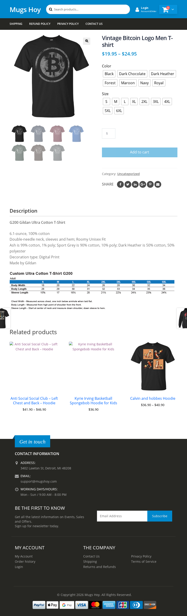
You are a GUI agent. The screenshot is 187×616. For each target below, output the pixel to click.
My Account (24, 556)
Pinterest (150, 184)
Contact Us (94, 24)
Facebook (120, 184)
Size (105, 93)
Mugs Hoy (25, 9)
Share (108, 184)
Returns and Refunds (99, 567)
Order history (25, 561)
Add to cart (139, 152)
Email (157, 184)
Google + (142, 184)
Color (106, 66)
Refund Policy (39, 24)
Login (19, 567)
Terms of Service (143, 561)
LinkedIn (135, 184)
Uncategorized (128, 174)
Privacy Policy (68, 24)
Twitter (128, 184)
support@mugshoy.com (39, 481)
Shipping (16, 24)
